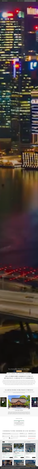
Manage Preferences (33, 467)
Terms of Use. (18, 468)
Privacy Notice (12, 468)
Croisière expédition (5, 438)
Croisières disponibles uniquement (14, 438)
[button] (3, 402)
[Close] (37, 467)
